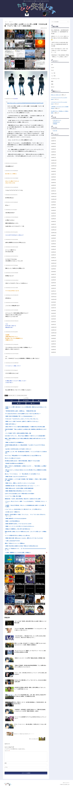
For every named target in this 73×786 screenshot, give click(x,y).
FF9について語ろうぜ (55, 94)
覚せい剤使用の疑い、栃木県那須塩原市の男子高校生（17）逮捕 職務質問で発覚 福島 (60, 32)
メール (6, 767)
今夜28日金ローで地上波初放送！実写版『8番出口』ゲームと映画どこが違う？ (60, 55)
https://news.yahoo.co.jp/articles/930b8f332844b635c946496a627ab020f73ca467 (25, 103)
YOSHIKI (11, 395)
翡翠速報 (55, 123)
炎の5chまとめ (56, 122)
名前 (5, 763)
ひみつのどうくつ (57, 120)
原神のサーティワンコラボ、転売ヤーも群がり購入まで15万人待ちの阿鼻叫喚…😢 (60, 38)
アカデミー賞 (16, 395)
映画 (20, 395)
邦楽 (23, 395)
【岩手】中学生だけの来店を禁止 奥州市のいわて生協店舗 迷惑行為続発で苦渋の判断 (59, 44)
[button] (33, 403)
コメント (7, 750)
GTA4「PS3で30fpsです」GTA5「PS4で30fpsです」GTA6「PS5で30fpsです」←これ (59, 50)
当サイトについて (66, 782)
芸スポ (7, 395)
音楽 (26, 395)
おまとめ (55, 130)
